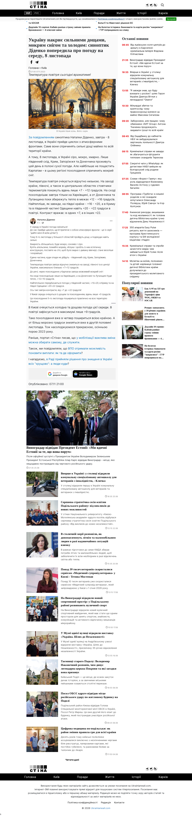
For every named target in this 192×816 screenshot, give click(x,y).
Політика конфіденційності (83, 802)
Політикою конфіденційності (111, 19)
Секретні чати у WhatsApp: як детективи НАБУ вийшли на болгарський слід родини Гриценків (146, 168)
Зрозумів (171, 19)
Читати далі (72, 759)
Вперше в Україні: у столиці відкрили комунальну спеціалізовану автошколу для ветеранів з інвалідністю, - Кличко (147, 78)
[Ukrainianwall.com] (38, 4)
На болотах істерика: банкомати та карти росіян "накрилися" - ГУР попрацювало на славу (130, 28)
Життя (121, 13)
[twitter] (151, 5)
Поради (99, 13)
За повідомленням (41, 137)
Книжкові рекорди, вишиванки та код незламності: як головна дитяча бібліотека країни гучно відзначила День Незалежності (147, 217)
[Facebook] (31, 62)
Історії (142, 13)
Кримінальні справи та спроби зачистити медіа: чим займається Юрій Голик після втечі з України (147, 250)
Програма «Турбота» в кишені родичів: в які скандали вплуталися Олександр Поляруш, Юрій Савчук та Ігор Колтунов (147, 200)
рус (36, 13)
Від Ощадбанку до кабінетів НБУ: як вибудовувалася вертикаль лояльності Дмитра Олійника (147, 141)
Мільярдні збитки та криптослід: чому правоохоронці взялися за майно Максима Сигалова (145, 110)
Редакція (106, 802)
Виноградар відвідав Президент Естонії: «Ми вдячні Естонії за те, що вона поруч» (147, 63)
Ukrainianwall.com (100, 808)
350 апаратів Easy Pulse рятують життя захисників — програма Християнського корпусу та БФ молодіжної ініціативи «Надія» (146, 233)
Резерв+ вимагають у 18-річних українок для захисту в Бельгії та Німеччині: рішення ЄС (127, 21)
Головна (58, 13)
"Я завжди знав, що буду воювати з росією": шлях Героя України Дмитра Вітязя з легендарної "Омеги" (147, 95)
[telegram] (147, 5)
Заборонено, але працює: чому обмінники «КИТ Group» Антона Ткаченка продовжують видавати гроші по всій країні (148, 125)
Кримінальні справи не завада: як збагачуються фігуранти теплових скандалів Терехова (147, 154)
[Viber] (42, 62)
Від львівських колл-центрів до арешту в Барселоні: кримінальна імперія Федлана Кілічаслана (147, 49)
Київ (79, 13)
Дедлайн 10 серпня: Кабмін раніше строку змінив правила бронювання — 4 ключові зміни (60, 28)
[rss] (155, 5)
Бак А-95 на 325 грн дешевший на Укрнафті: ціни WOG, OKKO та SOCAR (61, 21)
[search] (162, 5)
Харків (163, 13)
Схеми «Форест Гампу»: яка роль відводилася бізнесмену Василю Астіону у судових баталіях (146, 183)
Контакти (119, 802)
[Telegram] (37, 62)
